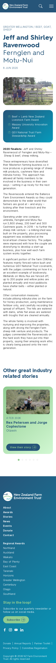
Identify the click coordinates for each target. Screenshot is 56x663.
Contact (8, 535)
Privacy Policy (11, 648)
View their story (20, 447)
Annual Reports (22, 643)
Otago (6, 589)
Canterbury (9, 584)
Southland (9, 593)
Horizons (8, 575)
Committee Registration (34, 648)
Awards (8, 512)
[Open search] (41, 6)
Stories (7, 516)
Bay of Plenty (11, 561)
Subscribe (13, 619)
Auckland (8, 552)
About (7, 507)
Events (7, 525)
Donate (8, 530)
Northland (9, 548)
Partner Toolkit (42, 643)
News (6, 521)
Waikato (8, 557)
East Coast (9, 566)
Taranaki (8, 570)
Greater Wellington (14, 580)
